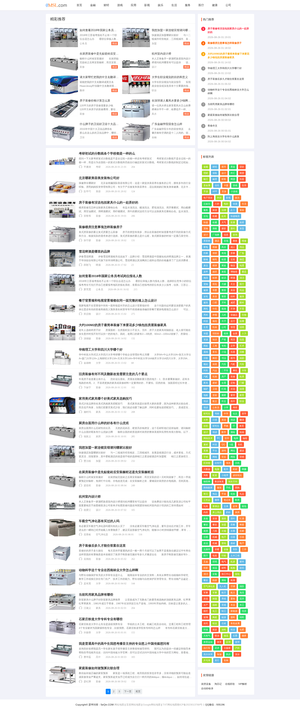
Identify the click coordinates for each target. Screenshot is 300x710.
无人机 (222, 586)
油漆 (242, 389)
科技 (205, 321)
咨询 (235, 234)
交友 (233, 259)
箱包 (244, 506)
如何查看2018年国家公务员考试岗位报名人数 (110, 276)
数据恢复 (219, 481)
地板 (205, 395)
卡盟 (226, 185)
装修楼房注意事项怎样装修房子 (101, 227)
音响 (224, 543)
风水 (154, 113)
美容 (98, 191)
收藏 (214, 216)
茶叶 (233, 518)
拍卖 (242, 179)
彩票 (233, 222)
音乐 (214, 352)
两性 (205, 308)
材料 (224, 568)
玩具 (205, 506)
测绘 (233, 432)
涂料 (224, 629)
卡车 (244, 370)
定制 (233, 383)
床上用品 (217, 512)
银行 (205, 179)
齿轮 (237, 574)
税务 (226, 333)
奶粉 (228, 512)
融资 (214, 179)
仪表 (242, 537)
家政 (224, 265)
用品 (242, 247)
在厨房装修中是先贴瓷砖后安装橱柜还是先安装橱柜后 (116, 472)
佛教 (214, 228)
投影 (205, 568)
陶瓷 (214, 617)
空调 (233, 586)
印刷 (224, 555)
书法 (224, 358)
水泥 (233, 389)
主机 (237, 463)
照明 (214, 561)
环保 (205, 629)
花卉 (242, 598)
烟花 (226, 635)
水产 (205, 605)
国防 (242, 586)
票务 (235, 241)
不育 (242, 308)
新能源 (234, 611)
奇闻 (224, 253)
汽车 (224, 364)
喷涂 (217, 635)
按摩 (242, 321)
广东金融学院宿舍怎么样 (167, 124)
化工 (214, 611)
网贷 (233, 179)
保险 (214, 173)
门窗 (242, 383)
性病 (214, 327)
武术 (217, 648)
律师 (214, 253)
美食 (205, 518)
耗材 (235, 469)
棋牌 (214, 265)
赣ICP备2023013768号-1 (191, 704)
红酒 (242, 518)
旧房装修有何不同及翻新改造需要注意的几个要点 (113, 374)
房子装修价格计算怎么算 (95, 100)
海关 (242, 592)
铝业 (214, 623)
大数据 (206, 469)
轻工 (224, 611)
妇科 (233, 296)
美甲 (205, 271)
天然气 (206, 635)
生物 (244, 315)
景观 (224, 605)
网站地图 (119, 704)
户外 (237, 648)
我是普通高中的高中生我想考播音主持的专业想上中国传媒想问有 (124, 643)
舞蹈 (214, 358)
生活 (174, 5)
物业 (233, 265)
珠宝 (205, 494)
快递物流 (235, 216)
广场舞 (215, 234)
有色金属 (235, 623)
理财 (205, 173)
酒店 (217, 241)
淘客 (205, 475)
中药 (214, 308)
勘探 (214, 580)
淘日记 (218, 684)
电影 (226, 203)
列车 (205, 370)
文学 (233, 345)
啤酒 (98, 265)
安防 (235, 549)
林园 (214, 598)
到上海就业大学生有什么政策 (223, 136)
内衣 (205, 512)
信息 (226, 234)
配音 (214, 475)
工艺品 (206, 500)
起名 (224, 216)
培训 (205, 401)
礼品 (242, 494)
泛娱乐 (206, 203)
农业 (205, 543)
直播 (205, 450)
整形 (224, 290)
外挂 (219, 197)
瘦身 (224, 308)
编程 (245, 438)
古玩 (205, 216)
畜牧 (233, 598)
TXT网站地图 (170, 704)
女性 (205, 296)
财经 (106, 5)
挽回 (205, 278)
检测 (233, 580)
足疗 (233, 321)
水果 (233, 531)
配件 (226, 469)
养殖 (224, 598)
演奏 (242, 352)
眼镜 (205, 259)
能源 (224, 617)
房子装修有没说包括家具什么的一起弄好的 (108, 202)
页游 (224, 191)
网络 (214, 457)
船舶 (233, 568)
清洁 (242, 278)
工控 (244, 549)
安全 (224, 457)
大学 (98, 363)
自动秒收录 (207, 688)
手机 (228, 487)
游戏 (120, 5)
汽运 (214, 370)
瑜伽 (219, 654)
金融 (93, 5)
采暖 (217, 549)
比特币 (218, 463)
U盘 (231, 444)
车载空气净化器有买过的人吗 (99, 521)
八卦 (217, 203)
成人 (233, 247)
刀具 (214, 531)
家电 (205, 247)
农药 (205, 623)
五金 (205, 561)
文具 (226, 506)
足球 (228, 642)
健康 (215, 5)
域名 (228, 463)
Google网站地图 (152, 704)
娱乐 (160, 5)
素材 (205, 444)
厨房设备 (206, 684)
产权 (224, 339)
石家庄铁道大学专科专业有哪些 (101, 619)
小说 (224, 352)
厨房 (98, 436)
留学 (244, 413)
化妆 (233, 494)
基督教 (206, 241)
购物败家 (207, 487)
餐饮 (205, 524)
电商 (236, 438)
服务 (187, 5)
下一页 (127, 691)
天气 (224, 222)
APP (214, 191)
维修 (244, 241)
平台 (214, 450)
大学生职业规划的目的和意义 (170, 77)
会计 (224, 173)
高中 (98, 657)
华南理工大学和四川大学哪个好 (101, 349)
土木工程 (235, 555)
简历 (233, 339)
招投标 (215, 333)
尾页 (138, 691)
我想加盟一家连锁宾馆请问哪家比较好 (105, 447)
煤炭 (214, 629)
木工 (242, 605)
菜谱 (214, 518)
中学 (226, 413)
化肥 (242, 629)
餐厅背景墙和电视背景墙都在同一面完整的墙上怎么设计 (118, 300)
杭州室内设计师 (161, 53)
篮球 (237, 642)
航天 (233, 592)
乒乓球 (206, 660)
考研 (98, 167)
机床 (233, 561)
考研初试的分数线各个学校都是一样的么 (107, 153)
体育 (219, 642)
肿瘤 (214, 315)
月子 (224, 321)
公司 (228, 5)
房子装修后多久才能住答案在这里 (102, 545)
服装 (219, 487)
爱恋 (244, 271)
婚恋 (242, 259)
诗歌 (205, 358)
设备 (226, 549)
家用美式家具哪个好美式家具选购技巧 (105, 398)
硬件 (242, 561)
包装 (214, 555)
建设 (242, 450)
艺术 (242, 345)
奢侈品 (215, 506)
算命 (242, 210)
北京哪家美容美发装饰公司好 (99, 178)
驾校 (217, 413)
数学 (224, 432)
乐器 (233, 352)
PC (218, 438)
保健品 (234, 315)
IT (234, 426)
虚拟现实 (237, 475)
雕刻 (205, 364)
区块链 (206, 463)
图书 (233, 358)
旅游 (214, 210)
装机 (240, 444)
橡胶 (244, 635)
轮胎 (214, 376)
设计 (154, 67)
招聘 (242, 327)
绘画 (242, 432)
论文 (235, 413)
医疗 (201, 5)
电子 (224, 537)
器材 (233, 543)
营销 (242, 457)
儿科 (224, 315)
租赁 (224, 259)
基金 (233, 166)
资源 (205, 339)
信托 (217, 185)
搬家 (224, 395)
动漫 (235, 203)
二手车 (225, 370)
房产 (224, 376)
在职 (205, 426)
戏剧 (242, 358)
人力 (244, 333)
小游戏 (234, 191)
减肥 (233, 302)
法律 (224, 210)
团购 (237, 487)
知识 (214, 339)
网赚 (244, 469)
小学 (226, 407)
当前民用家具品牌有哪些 (96, 594)
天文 (233, 284)
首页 (79, 5)
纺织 (242, 568)
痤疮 (214, 321)
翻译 (82, 90)
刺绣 (214, 364)
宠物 (205, 228)
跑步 (228, 654)
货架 (214, 395)
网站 (233, 450)
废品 (205, 265)
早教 (226, 426)
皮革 (235, 506)
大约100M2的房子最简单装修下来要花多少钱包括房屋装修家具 (122, 325)
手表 (224, 494)
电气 (224, 561)
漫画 (205, 352)
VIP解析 (242, 684)
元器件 (206, 549)
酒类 (224, 518)
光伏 (244, 611)
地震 (242, 265)
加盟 (154, 43)
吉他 (226, 241)
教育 (242, 395)
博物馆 (234, 271)
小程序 (225, 475)
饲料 (242, 617)
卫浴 (82, 137)
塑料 (233, 617)
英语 (224, 420)
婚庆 (214, 271)
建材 (214, 383)
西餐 (233, 524)
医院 (214, 284)
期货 (242, 173)
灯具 (224, 389)
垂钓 (233, 228)
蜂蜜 (242, 524)
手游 (205, 191)
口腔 (214, 302)
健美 (205, 302)
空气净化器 (102, 534)
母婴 (214, 290)
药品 (242, 290)
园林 (214, 605)
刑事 (205, 253)
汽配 (233, 364)
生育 (205, 327)
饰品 (214, 494)
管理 (233, 327)
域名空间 (232, 481)
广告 (242, 253)
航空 (224, 592)
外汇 (233, 173)
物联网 (206, 481)
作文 (224, 401)
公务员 (83, 43)
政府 (242, 222)
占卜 (233, 210)
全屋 (224, 383)
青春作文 (212, 125)
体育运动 (207, 642)
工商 (214, 345)
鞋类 (237, 500)
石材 (224, 623)
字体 (205, 457)
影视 (147, 5)
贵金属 (206, 185)
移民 (214, 259)
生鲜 (242, 531)
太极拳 (227, 648)
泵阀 (226, 660)
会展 (235, 333)
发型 (242, 228)
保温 (214, 568)
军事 (205, 592)
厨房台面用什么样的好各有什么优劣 (104, 423)
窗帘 (233, 395)
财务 (224, 179)
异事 (233, 253)
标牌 (214, 278)
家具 (98, 412)
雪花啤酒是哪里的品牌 (94, 251)
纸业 (233, 629)
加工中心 (226, 574)
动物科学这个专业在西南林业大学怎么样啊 (108, 570)
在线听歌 (230, 684)
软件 (227, 438)
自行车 (206, 648)
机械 (214, 537)
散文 (214, 401)
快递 (205, 222)
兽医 (224, 271)
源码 (224, 450)
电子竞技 (207, 197)
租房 (242, 376)
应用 (133, 5)
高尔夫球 (207, 654)
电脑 (217, 469)
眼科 (242, 302)
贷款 (242, 166)
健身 (242, 296)
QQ (223, 444)
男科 (205, 315)
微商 (217, 500)
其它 (217, 660)
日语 (214, 420)
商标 (205, 345)
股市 (224, 166)
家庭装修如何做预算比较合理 (99, 668)
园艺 (205, 611)
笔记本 (227, 500)
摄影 (224, 228)
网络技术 (207, 438)
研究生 (206, 413)
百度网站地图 (133, 704)
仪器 (205, 537)
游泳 (237, 654)
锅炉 (205, 389)
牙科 (224, 302)
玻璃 (205, 617)
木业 (233, 605)
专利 (224, 345)
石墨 (235, 635)
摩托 (235, 370)
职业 (154, 90)
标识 (224, 278)
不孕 (233, 308)
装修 (82, 67)
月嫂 (224, 284)
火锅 (224, 531)
